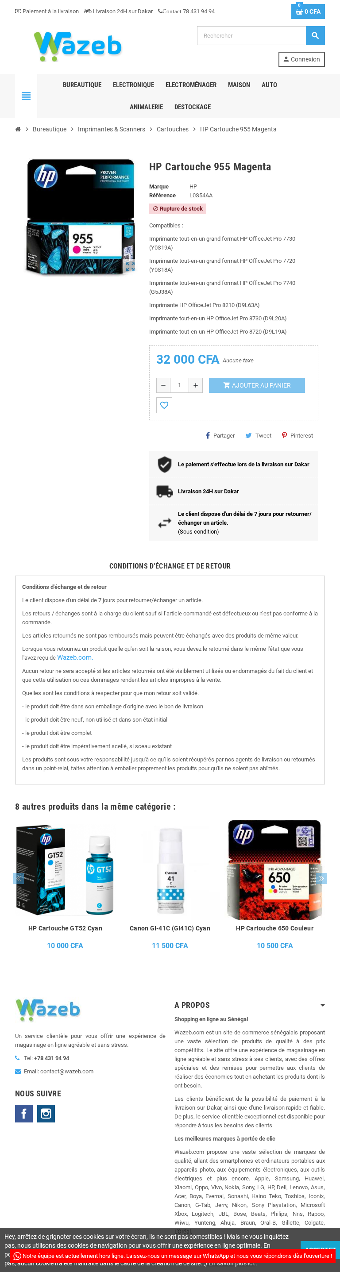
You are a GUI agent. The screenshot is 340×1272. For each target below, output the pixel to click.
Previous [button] (18, 878)
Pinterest (301, 435)
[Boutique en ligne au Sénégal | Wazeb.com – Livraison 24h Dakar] (77, 45)
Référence (162, 195)
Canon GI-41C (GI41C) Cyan (170, 928)
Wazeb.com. (75, 657)
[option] (65, 887)
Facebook (24, 1113)
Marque (159, 186)
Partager (224, 435)
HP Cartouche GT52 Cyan (65, 928)
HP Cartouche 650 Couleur (274, 928)
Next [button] (321, 878)
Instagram (46, 1113)
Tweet (263, 435)
